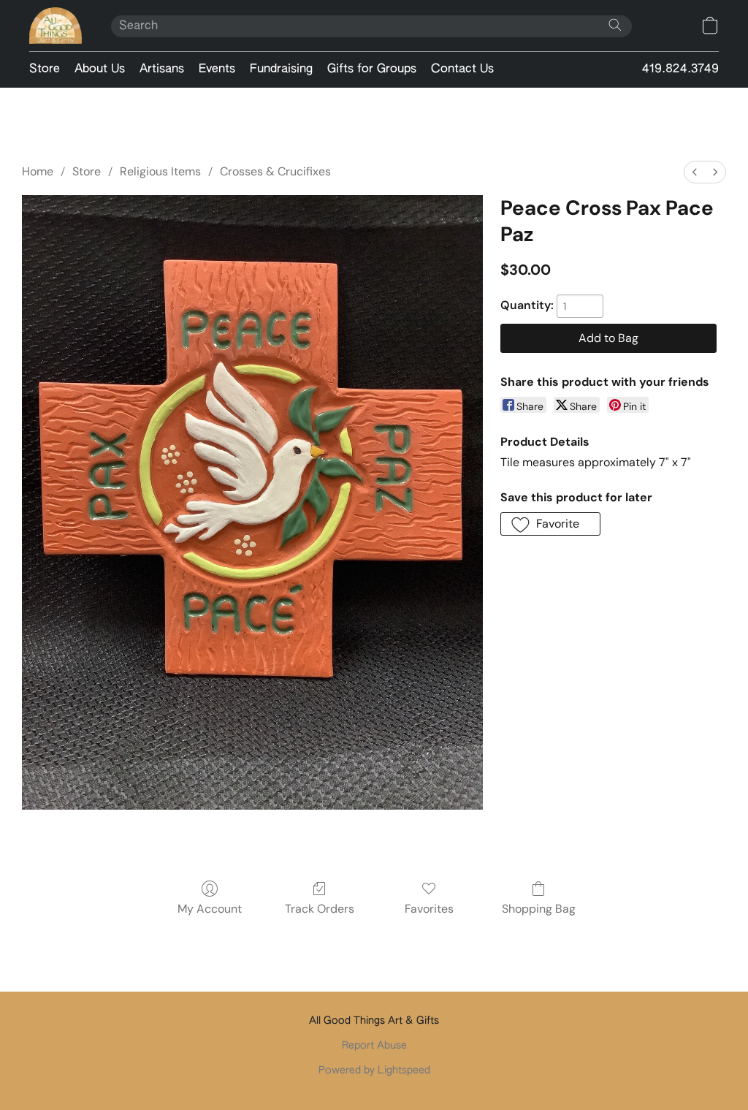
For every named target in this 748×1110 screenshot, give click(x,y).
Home (37, 171)
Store (44, 69)
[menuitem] (694, 172)
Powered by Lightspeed (374, 1070)
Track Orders (319, 908)
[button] (55, 25)
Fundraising (281, 69)
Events (217, 69)
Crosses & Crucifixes (275, 171)
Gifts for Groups (371, 69)
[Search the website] (615, 25)
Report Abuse (374, 1046)
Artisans (162, 69)
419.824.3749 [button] (680, 69)
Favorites (429, 908)
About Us (100, 69)
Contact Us (462, 69)
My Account (210, 908)
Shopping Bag (539, 908)
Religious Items (160, 171)
